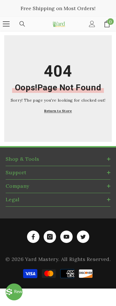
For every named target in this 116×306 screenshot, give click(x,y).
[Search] (22, 24)
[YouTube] (66, 237)
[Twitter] (83, 237)
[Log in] (92, 24)
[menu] (6, 24)
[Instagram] (50, 237)
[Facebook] (33, 237)
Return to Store (58, 111)
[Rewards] (14, 291)
